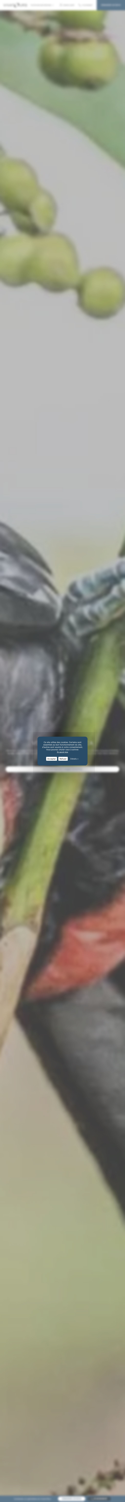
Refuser (63, 759)
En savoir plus (62, 752)
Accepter (51, 759)
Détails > (74, 759)
